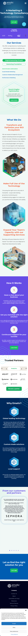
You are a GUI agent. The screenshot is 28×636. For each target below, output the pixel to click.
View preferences (14, 631)
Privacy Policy (14, 605)
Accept (14, 623)
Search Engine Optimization (10, 68)
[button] (26, 610)
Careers (14, 598)
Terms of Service (14, 603)
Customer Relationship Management (12, 74)
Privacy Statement (14, 634)
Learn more (14, 100)
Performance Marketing (9, 77)
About (14, 596)
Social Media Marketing (8, 71)
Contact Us (14, 593)
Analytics (14, 368)
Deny (14, 627)
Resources (14, 601)
